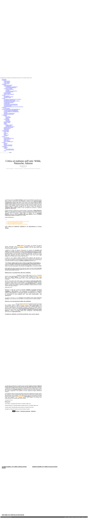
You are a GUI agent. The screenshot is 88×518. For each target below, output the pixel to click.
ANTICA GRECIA (7, 82)
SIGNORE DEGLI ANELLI (10, 126)
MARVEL (7, 118)
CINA (5, 132)
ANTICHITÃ (4, 80)
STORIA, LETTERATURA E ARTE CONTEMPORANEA (11, 109)
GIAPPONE (6, 133)
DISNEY (5, 123)
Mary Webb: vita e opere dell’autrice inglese (13, 514)
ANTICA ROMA (6, 83)
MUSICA (3, 136)
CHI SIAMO (68, 517)
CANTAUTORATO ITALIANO (9, 138)
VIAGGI (5, 148)
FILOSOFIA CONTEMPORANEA (9, 113)
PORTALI (86, 517)
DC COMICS (8, 116)
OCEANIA (5, 112)
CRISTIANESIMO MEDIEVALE (11, 87)
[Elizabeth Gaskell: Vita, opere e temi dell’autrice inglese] (16, 443)
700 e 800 (3, 98)
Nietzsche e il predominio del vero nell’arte (15, 222)
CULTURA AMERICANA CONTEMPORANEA (11, 111)
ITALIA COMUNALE (7, 93)
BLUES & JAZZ (6, 137)
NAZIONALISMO (7, 103)
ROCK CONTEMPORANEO (8, 141)
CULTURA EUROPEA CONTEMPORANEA (11, 110)
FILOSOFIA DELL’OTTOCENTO (9, 101)
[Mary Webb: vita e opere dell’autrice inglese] (16, 491)
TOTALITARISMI (7, 108)
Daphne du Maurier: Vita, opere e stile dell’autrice (44, 466)
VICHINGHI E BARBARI (8, 85)
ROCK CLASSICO (7, 140)
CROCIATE (8, 90)
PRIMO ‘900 (4, 107)
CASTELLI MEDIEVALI (10, 89)
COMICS (5, 115)
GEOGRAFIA (4, 146)
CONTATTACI (72, 517)
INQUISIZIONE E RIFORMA (8, 96)
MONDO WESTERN (7, 128)
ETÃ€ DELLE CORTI (7, 97)
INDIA (5, 134)
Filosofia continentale (10, 168)
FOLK (5, 150)
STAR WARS (8, 120)
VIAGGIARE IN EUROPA (10, 149)
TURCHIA (5, 135)
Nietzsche (33, 411)
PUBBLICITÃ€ (83, 517)
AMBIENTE (6, 147)
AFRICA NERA (6, 131)
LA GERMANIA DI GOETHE (8, 102)
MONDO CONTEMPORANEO (9, 114)
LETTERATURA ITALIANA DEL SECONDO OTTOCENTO (13, 106)
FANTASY (5, 124)
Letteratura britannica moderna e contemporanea (31, 168)
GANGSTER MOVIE (7, 121)
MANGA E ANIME (7, 122)
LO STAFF (65, 517)
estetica (18, 411)
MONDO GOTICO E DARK (8, 127)
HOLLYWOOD (6, 129)
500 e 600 (3, 95)
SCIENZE (3, 142)
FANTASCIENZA (7, 119)
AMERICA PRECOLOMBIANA (9, 94)
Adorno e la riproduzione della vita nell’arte (14, 223)
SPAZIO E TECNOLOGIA (8, 145)
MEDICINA (6, 143)
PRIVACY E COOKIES (77, 517)
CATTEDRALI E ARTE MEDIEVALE (12, 86)
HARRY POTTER (8, 125)
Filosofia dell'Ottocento (18, 168)
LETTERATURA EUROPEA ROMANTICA (11, 104)
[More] (38, 416)
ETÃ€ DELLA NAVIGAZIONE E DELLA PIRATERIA (12, 99)
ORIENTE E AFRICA (5, 130)
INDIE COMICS (8, 117)
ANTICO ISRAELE (7, 81)
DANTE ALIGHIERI (7, 92)
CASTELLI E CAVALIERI (8, 88)
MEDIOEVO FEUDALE (9, 91)
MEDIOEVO (4, 84)
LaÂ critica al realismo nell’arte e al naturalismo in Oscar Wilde (18, 221)
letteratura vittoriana (25, 411)
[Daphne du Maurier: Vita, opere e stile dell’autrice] (46, 443)
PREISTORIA (4, 79)
